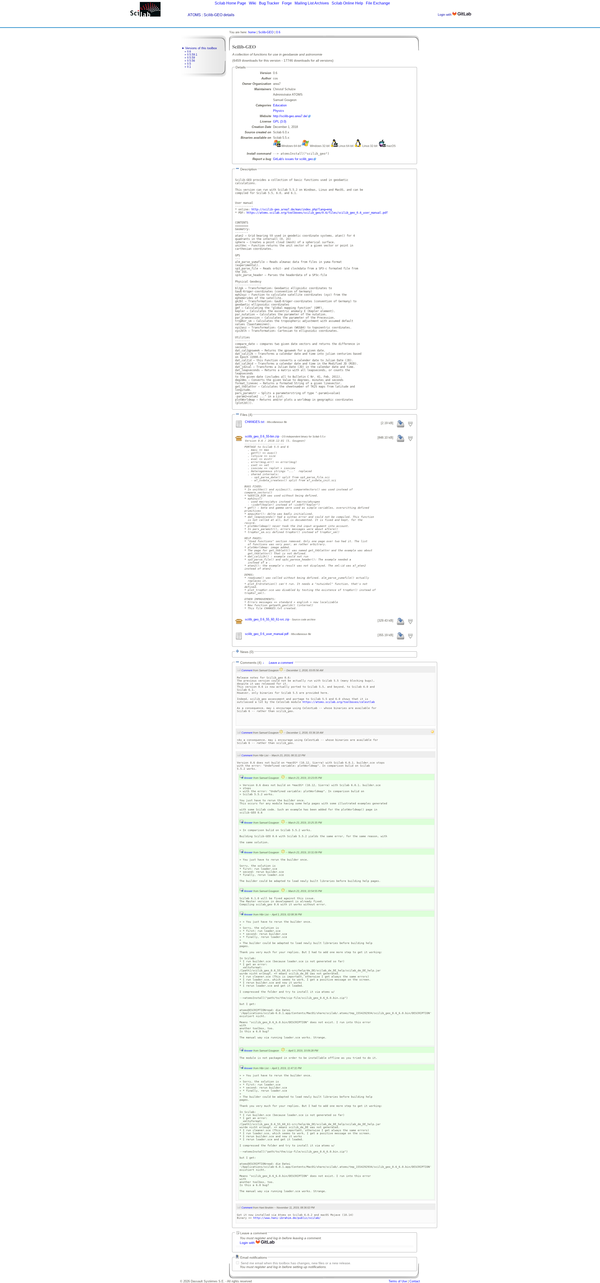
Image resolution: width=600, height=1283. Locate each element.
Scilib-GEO (266, 32)
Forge (287, 3)
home (252, 32)
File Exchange (378, 3)
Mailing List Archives (312, 3)
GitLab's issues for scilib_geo (293, 159)
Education (280, 105)
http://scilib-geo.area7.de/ (290, 116)
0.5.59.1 (192, 54)
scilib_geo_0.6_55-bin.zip (262, 436)
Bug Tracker (269, 3)
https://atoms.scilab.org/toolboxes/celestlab (339, 702)
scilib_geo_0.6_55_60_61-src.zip (267, 619)
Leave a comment (281, 662)
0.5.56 (191, 60)
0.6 (189, 51)
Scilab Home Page (230, 3)
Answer (248, 777)
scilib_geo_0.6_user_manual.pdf (267, 634)
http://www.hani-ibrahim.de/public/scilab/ (287, 1218)
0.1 (189, 66)
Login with (445, 14)
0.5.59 (191, 57)
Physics (278, 110)
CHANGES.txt (255, 422)
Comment (246, 670)
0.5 (189, 63)
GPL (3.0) (279, 121)
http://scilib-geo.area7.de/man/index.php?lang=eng (291, 209)
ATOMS (194, 15)
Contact (414, 1281)
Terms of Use (398, 1281)
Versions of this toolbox (201, 48)
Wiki (252, 3)
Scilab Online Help (347, 3)
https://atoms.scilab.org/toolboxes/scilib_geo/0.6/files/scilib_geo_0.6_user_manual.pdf (317, 212)
